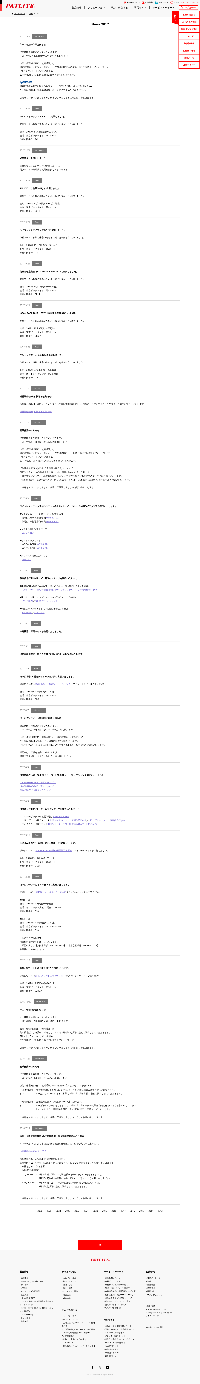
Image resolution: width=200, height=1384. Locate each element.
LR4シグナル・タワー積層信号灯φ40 (40, 589)
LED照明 (24, 1288)
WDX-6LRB (42, 544)
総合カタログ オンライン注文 (117, 1301)
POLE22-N (27, 601)
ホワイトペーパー (70, 1319)
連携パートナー (111, 1349)
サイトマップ (153, 1316)
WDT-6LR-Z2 (52, 517)
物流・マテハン (69, 1281)
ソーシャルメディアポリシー (159, 1312)
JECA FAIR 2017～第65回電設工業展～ (53, 850)
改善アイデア (189, 64)
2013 (160, 1210)
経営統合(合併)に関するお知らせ (36, 411)
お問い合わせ (189, 14)
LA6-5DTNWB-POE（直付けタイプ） (38, 786)
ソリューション (96, 7)
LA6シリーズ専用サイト (115, 1336)
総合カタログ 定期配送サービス (118, 1298)
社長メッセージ (154, 1278)
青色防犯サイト (111, 1356)
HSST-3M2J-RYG (61, 816)
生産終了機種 (189, 50)
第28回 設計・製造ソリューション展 (53, 683)
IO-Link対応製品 (28, 1298)
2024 (58, 1210)
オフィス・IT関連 (70, 1291)
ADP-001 (26, 559)
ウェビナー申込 (69, 1316)
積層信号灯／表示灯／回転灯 (33, 1281)
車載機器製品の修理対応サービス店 (120, 1291)
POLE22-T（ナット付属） (47, 601)
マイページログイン (189, 2)
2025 (49, 1210)
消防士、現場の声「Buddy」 (75, 1339)
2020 (95, 1210)
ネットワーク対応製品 (30, 1291)
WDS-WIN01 (28, 532)
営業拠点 (151, 1288)
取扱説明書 (189, 43)
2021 (86, 1210)
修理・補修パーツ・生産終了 (117, 1288)
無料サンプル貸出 (189, 29)
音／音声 (24, 1284)
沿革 (149, 1281)
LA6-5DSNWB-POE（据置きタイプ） (38, 782)
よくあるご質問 (189, 22)
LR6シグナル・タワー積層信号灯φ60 (79, 589)
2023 (67, 1210)
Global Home (153, 1327)
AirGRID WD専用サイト (115, 1342)
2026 (39, 1210)
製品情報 (76, 7)
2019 (104, 1210)
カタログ (189, 36)
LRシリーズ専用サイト (114, 1332)
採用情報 (151, 1306)
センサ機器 (25, 1318)
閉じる (175, 15)
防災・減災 (68, 1288)
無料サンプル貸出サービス (116, 1284)
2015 (141, 1210)
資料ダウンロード (112, 1281)
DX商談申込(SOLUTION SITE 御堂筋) (79, 1329)
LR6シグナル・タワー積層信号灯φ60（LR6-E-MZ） (73, 824)
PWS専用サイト (112, 1346)
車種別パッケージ (112, 1352)
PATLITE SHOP (133, 2)
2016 (132, 1210)
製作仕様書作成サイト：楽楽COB (119, 1339)
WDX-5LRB (42, 548)
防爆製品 (24, 1321)
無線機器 (24, 1294)
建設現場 (67, 1294)
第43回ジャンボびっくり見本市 (50, 892)
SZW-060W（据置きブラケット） (36, 790)
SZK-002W (27, 612)
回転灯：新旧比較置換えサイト (118, 1326)
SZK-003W (39, 612)
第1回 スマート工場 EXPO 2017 (50, 975)
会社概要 (151, 1284)
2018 (113, 1210)
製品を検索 (190, 7)
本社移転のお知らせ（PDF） (34, 1151)
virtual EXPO (68, 1342)
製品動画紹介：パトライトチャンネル (79, 1346)
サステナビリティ (154, 1294)
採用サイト (163, 2)
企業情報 (149, 2)
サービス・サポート (164, 7)
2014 (150, 1210)
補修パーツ (189, 57)
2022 (76, 1210)
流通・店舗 (68, 1284)
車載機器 (24, 1278)
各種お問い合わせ (112, 1278)
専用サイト (140, 7)
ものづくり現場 (69, 1278)
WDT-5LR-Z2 (52, 521)
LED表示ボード (27, 1314)
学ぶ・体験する (119, 7)
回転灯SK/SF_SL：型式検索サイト (119, 1329)
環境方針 (151, 1291)
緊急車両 (67, 1298)
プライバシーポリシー (156, 1309)
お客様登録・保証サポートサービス (120, 1294)
